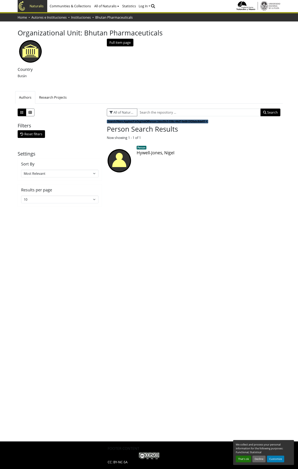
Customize (275, 459)
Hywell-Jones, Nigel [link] (155, 153)
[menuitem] (106, 6)
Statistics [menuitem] (129, 6)
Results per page (36, 190)
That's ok (243, 459)
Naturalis (37, 6)
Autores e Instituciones (49, 17)
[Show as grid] (30, 112)
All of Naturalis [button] (105, 6)
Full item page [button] (120, 42)
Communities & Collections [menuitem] (70, 6)
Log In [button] (144, 6)
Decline (259, 459)
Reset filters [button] (33, 134)
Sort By (27, 164)
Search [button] (272, 112)
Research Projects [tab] (53, 97)
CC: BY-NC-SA (118, 462)
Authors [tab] (25, 97)
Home (22, 17)
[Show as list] (22, 112)
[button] (152, 6)
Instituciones (81, 17)
